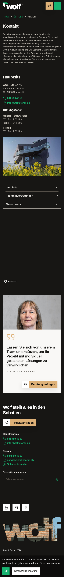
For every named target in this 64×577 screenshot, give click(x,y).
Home (6, 17)
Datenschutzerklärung (26, 571)
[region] (32, 248)
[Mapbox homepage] (10, 281)
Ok (5, 571)
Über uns (18, 17)
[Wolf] (13, 6)
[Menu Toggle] (57, 6)
